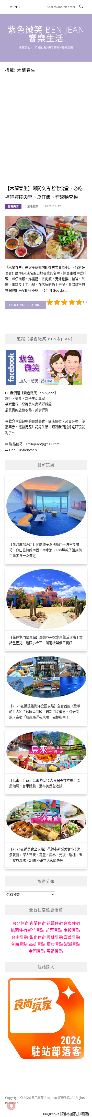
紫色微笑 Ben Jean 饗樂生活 (46, 34)
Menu (15, 7)
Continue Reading (25, 305)
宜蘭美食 (13, 206)
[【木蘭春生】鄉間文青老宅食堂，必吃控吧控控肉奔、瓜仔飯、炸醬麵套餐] (46, 237)
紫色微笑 (33, 206)
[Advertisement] (46, 137)
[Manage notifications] (11, 1106)
